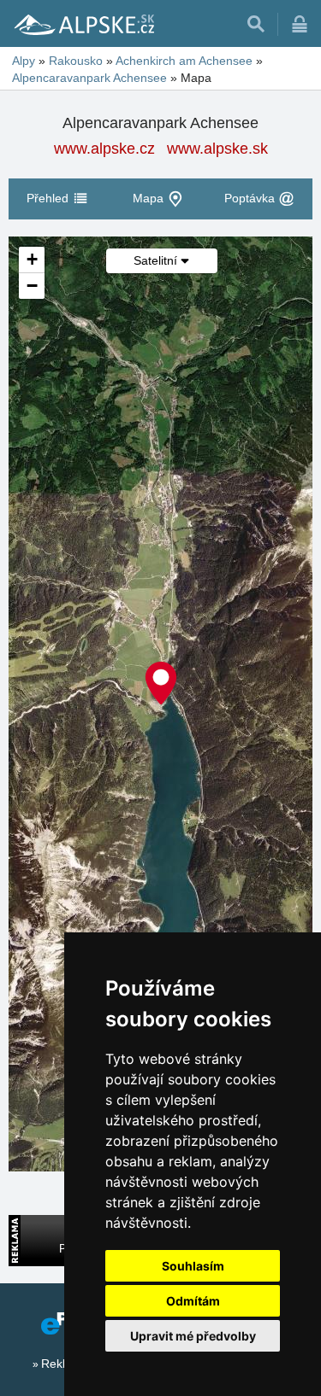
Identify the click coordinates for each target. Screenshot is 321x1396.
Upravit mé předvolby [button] (193, 1336)
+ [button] (32, 259)
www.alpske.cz (104, 148)
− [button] (32, 285)
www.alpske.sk (217, 148)
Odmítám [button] (193, 1301)
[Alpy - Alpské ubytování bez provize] (83, 24)
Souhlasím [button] (193, 1266)
